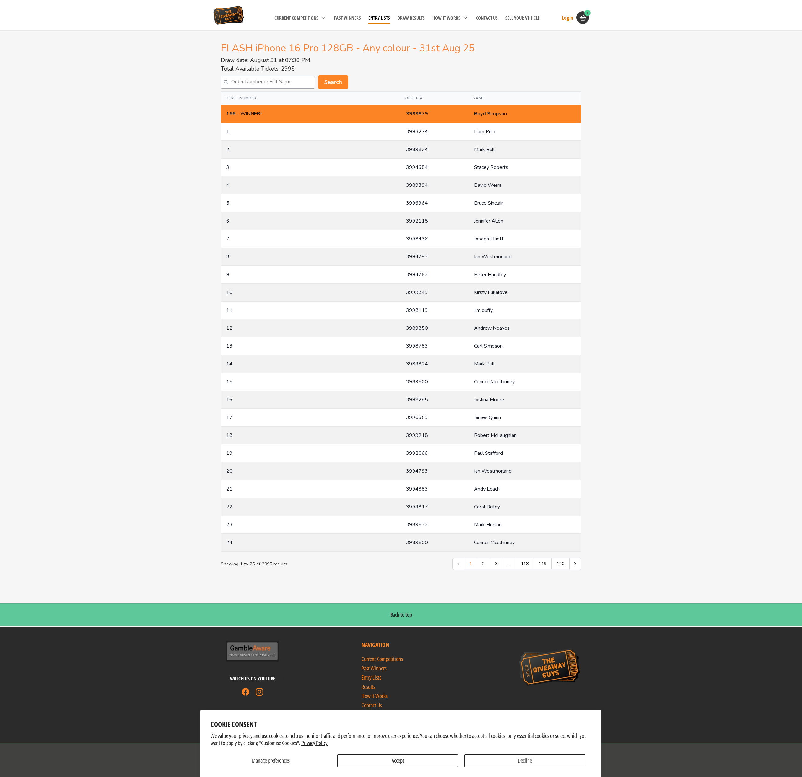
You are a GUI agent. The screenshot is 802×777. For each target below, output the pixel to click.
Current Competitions (296, 18)
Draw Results (411, 18)
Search (333, 82)
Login (567, 17)
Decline (525, 760)
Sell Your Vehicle (522, 18)
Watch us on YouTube (252, 678)
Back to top (401, 614)
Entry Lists (379, 18)
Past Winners (347, 18)
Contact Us (487, 18)
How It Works (446, 18)
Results (368, 686)
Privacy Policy (314, 743)
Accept (398, 760)
